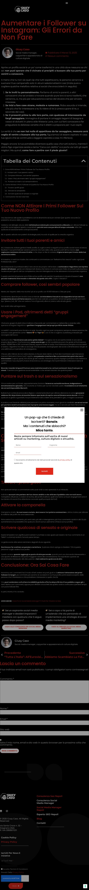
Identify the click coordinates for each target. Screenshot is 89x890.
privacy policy (65, 460)
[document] (44, 445)
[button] (82, 410)
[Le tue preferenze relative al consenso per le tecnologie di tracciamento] (85, 886)
